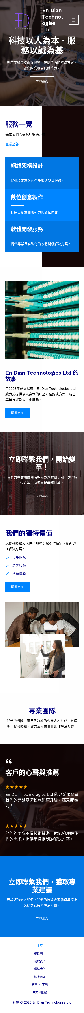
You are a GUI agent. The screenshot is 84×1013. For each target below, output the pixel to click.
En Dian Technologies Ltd (52, 20)
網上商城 (40, 976)
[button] (17, 587)
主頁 (40, 945)
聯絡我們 (40, 969)
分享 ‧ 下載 (40, 984)
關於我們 (40, 961)
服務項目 (40, 953)
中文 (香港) (39, 992)
